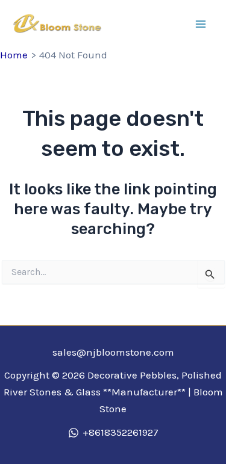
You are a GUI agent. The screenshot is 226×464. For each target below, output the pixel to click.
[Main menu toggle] (200, 24)
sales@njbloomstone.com (113, 352)
